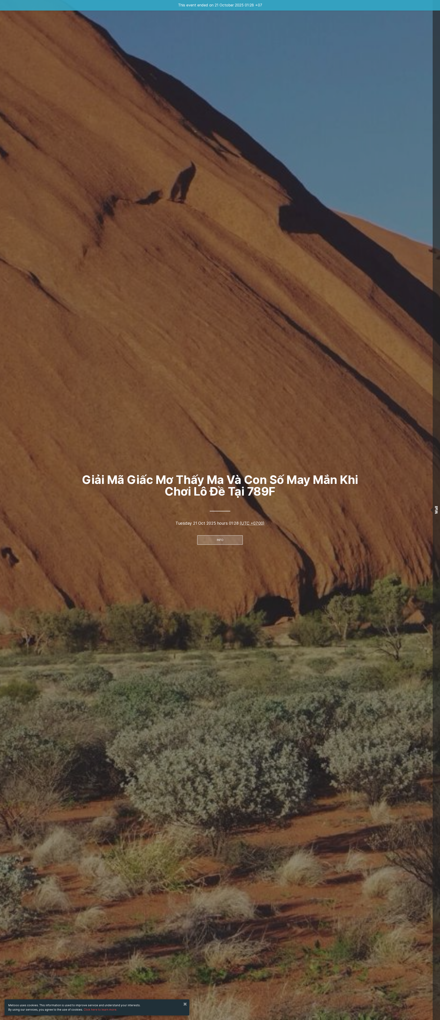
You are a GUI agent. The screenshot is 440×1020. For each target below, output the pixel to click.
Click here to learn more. (100, 1009)
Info (220, 540)
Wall (436, 510)
